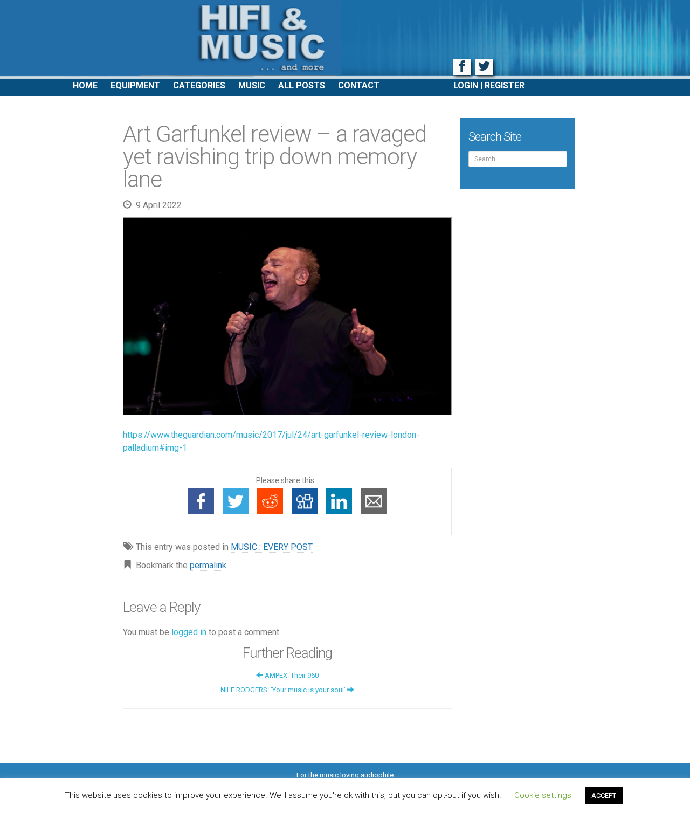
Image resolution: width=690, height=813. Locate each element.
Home (85, 85)
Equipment (135, 85)
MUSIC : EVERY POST (272, 547)
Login (465, 85)
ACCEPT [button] (603, 795)
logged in (188, 632)
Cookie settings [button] (542, 795)
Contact (359, 85)
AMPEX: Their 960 (291, 675)
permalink (208, 565)
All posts (301, 85)
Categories (199, 85)
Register (505, 85)
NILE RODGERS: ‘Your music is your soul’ (283, 690)
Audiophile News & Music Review (345, 39)
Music (251, 85)
